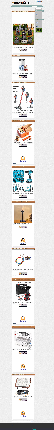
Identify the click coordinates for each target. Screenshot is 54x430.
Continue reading (15, 163)
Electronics (37, 22)
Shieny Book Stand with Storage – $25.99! (19, 374)
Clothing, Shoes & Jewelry (38, 21)
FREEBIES (14, 6)
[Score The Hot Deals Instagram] (41, 1)
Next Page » (32, 421)
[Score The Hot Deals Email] (40, 1)
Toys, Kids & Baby (37, 26)
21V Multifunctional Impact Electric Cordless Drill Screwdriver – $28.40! (22, 279)
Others (36, 17)
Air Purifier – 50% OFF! (16, 55)
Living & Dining (27, 6)
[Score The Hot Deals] (20, 2)
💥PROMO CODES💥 (22, 6)
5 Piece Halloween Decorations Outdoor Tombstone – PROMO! (22, 11)
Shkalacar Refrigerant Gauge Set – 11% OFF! (19, 248)
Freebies (37, 23)
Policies (30, 6)
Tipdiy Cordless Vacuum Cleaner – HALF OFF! (19, 82)
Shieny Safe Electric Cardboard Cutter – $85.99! (19, 120)
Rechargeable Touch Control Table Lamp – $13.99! (20, 201)
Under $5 (16, 6)
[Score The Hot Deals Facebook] (38, 1)
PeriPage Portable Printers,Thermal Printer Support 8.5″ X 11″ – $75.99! (22, 327)
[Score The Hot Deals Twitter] (37, 1)
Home (13, 425)
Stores (18, 6)
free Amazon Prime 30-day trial (23, 113)
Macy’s (36, 14)
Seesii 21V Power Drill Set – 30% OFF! (18, 166)
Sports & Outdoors (38, 25)
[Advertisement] (23, 17)
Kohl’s (36, 13)
